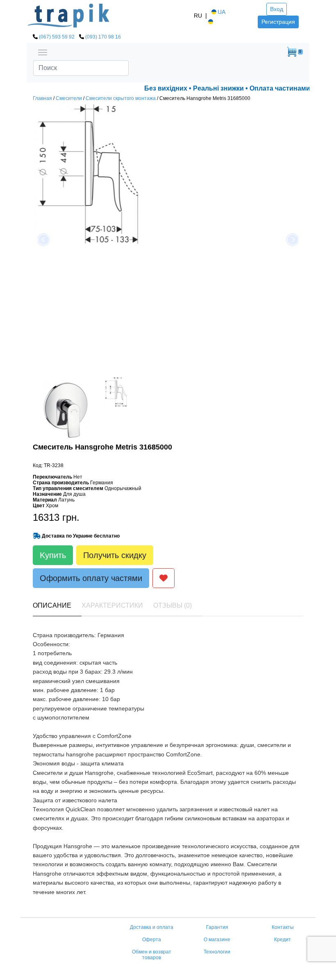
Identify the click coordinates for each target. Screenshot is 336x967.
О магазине (217, 939)
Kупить (53, 555)
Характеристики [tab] (112, 605)
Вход (276, 9)
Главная (42, 98)
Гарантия (217, 927)
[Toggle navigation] (42, 51)
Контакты (283, 927)
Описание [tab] (52, 605)
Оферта (151, 939)
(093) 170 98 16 (103, 37)
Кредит (282, 939)
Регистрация (278, 21)
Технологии (217, 952)
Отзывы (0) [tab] (172, 605)
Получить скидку (114, 555)
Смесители (69, 98)
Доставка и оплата (151, 927)
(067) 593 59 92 (57, 37)
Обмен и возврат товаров (151, 954)
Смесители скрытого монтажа (121, 98)
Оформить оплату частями (91, 578)
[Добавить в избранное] (163, 578)
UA (221, 12)
